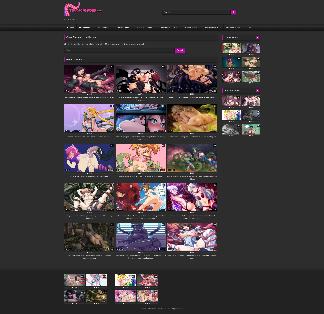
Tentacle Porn (103, 27)
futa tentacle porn (233, 27)
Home (71, 27)
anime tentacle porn (145, 27)
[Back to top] (316, 306)
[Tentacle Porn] (83, 10)
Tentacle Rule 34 (211, 27)
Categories (86, 27)
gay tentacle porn (168, 27)
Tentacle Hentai (123, 27)
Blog (249, 27)
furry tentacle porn (190, 27)
